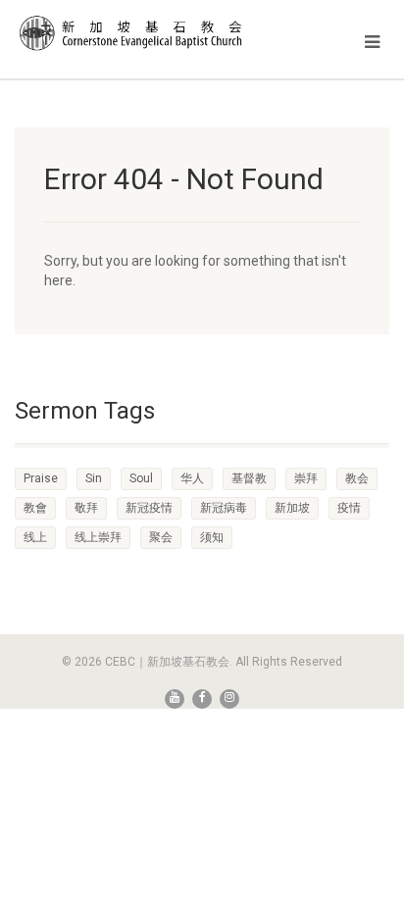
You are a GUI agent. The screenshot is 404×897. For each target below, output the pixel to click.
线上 (35, 537)
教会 (357, 478)
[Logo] (135, 33)
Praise (41, 478)
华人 (192, 478)
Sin (93, 478)
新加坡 (292, 508)
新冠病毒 (223, 508)
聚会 (161, 537)
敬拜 (86, 508)
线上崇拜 (98, 537)
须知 (212, 537)
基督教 (249, 478)
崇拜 (306, 478)
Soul (141, 478)
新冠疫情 (149, 508)
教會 (35, 508)
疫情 (349, 508)
